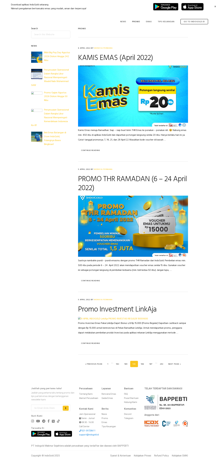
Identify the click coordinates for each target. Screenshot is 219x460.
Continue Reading (90, 150)
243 (163, 364)
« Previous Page (93, 364)
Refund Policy (161, 455)
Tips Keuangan (109, 426)
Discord (127, 414)
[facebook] (49, 421)
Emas (104, 422)
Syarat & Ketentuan (120, 455)
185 (135, 364)
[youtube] (38, 421)
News (104, 414)
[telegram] (43, 421)
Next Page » (174, 364)
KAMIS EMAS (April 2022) (115, 58)
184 (127, 364)
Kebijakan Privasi (142, 455)
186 (143, 364)
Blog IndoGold (26, 21)
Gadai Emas (107, 398)
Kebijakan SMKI (180, 455)
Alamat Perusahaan (88, 398)
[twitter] (53, 421)
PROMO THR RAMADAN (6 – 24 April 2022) (132, 183)
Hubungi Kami (130, 402)
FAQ (126, 394)
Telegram (128, 418)
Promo (105, 418)
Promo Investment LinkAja (117, 310)
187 (152, 364)
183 (118, 364)
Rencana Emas (109, 394)
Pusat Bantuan (131, 398)
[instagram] (32, 421)
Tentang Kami (86, 394)
